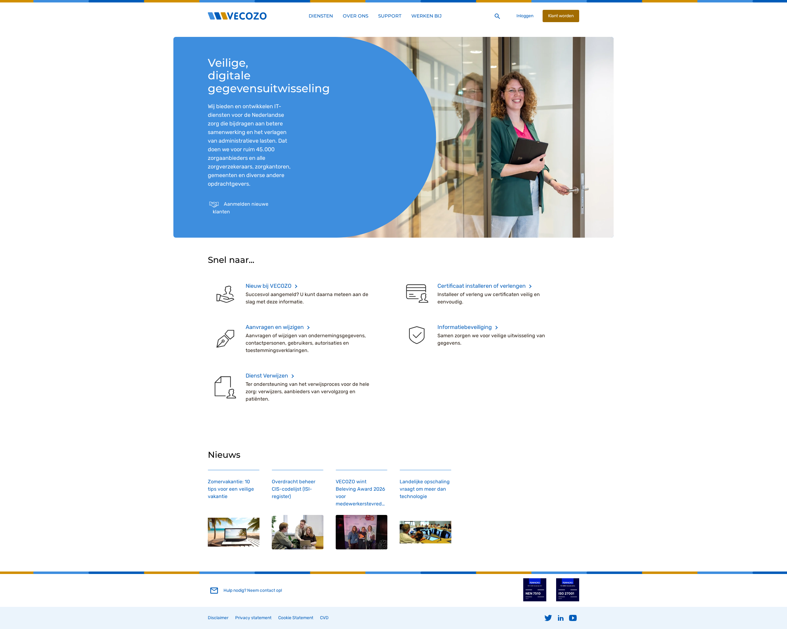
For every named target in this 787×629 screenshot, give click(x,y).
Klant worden (561, 15)
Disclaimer (218, 617)
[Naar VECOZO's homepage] (237, 16)
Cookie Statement (295, 617)
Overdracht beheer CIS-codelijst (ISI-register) (293, 489)
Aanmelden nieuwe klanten (240, 208)
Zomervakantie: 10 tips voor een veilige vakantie (231, 489)
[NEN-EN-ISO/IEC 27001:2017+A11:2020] (567, 600)
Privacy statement (253, 617)
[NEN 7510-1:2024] (534, 600)
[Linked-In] (561, 618)
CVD (324, 617)
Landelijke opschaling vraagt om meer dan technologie (425, 489)
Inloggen (524, 15)
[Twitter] (548, 618)
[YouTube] (573, 618)
